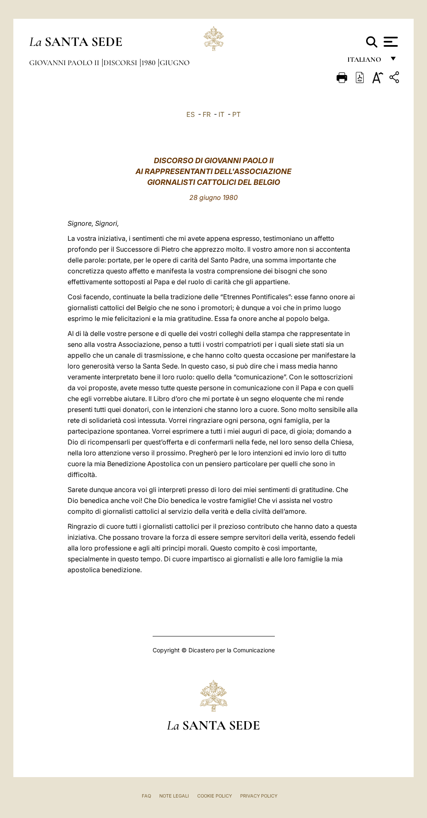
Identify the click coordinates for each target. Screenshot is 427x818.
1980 (149, 62)
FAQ (146, 796)
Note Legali (174, 796)
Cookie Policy (214, 796)
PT (236, 114)
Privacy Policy (258, 796)
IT (221, 114)
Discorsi (121, 62)
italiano (366, 61)
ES (190, 114)
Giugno (175, 62)
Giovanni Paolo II (65, 62)
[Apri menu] (390, 42)
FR (207, 114)
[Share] (395, 78)
